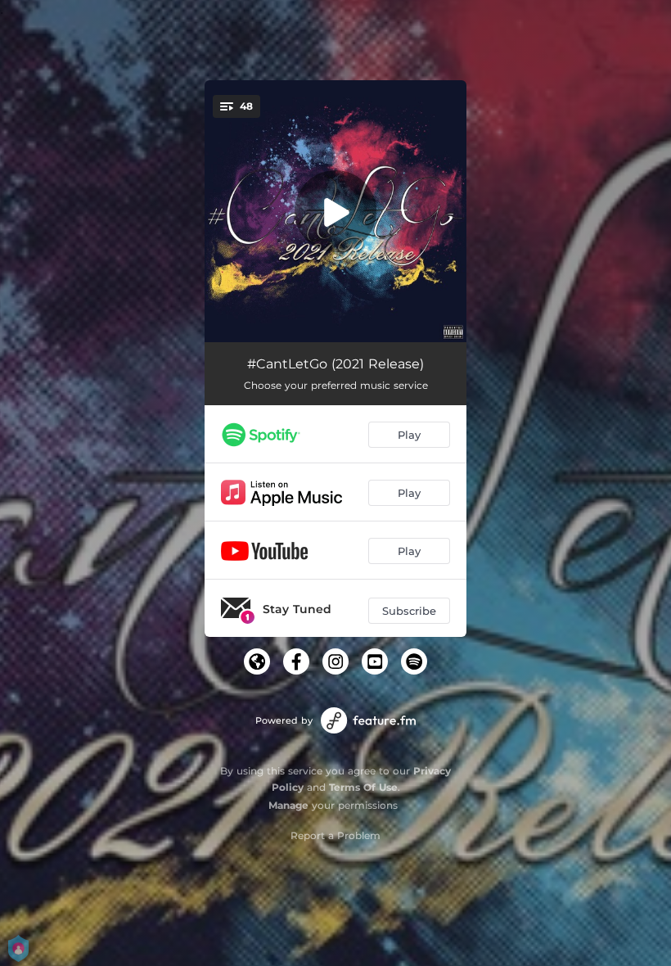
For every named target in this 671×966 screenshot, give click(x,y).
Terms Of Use (363, 787)
